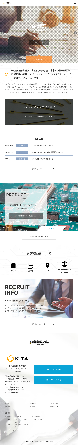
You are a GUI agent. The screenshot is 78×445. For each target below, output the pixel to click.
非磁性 (10, 424)
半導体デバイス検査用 (14, 416)
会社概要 (33, 403)
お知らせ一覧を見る (39, 169)
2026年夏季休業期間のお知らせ (42, 145)
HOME (7, 403)
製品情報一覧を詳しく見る (39, 236)
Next (75, 33)
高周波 (26, 424)
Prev (2, 33)
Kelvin (25, 420)
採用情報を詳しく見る (39, 324)
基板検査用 (37, 416)
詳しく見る (41, 42)
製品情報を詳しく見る (25, 216)
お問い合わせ (54, 407)
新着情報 (33, 407)
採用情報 (7, 407)
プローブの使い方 (55, 403)
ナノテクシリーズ (12, 430)
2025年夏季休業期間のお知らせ (42, 159)
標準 (9, 420)
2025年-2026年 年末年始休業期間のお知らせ (47, 152)
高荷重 (40, 420)
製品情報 (7, 413)
